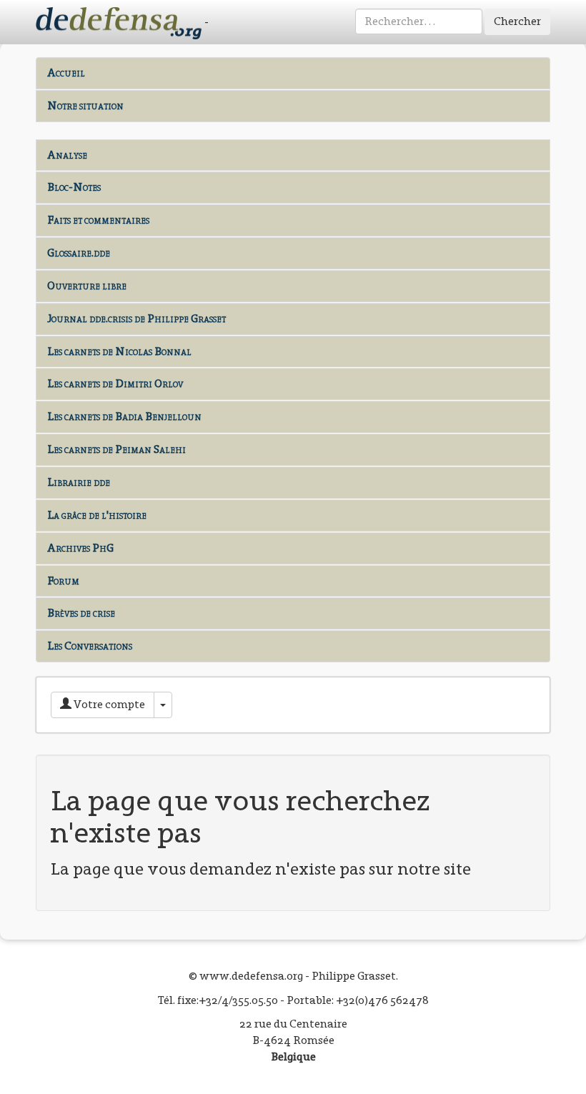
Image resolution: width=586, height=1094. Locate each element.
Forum (63, 581)
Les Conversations (89, 646)
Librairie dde (78, 482)
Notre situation (85, 105)
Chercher (517, 21)
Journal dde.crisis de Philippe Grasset (136, 318)
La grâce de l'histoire (96, 515)
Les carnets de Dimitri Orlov (115, 383)
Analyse (67, 155)
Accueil (66, 72)
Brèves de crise (81, 613)
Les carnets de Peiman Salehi (116, 449)
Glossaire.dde (78, 253)
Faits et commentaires (98, 220)
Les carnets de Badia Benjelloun (124, 416)
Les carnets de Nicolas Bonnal (119, 351)
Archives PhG (80, 548)
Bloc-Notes (74, 187)
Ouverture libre (86, 285)
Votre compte (108, 704)
